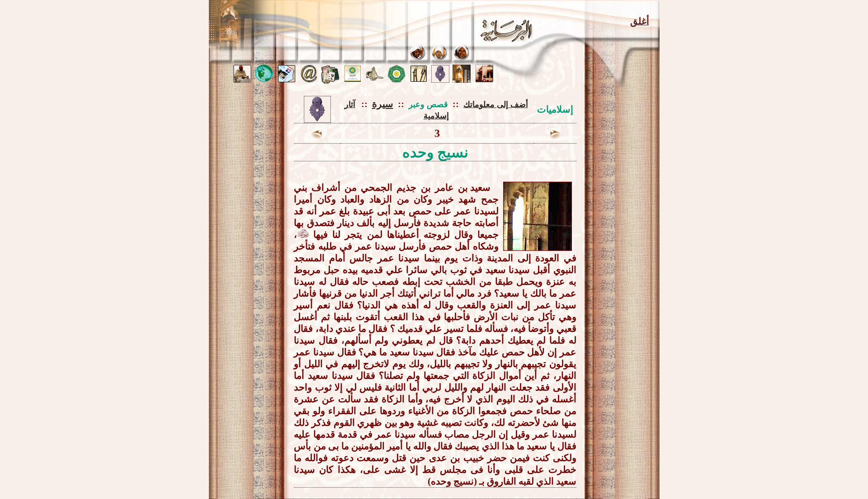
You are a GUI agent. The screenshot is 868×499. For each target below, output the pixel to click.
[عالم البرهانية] (264, 80)
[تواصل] (309, 80)
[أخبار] (287, 80)
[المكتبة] (330, 81)
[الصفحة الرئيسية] (462, 80)
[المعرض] (375, 78)
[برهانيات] (396, 80)
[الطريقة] (440, 58)
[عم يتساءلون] (242, 80)
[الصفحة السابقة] (555, 136)
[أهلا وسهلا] (485, 80)
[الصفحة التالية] (317, 136)
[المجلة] (352, 79)
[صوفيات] (419, 80)
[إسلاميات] (440, 80)
